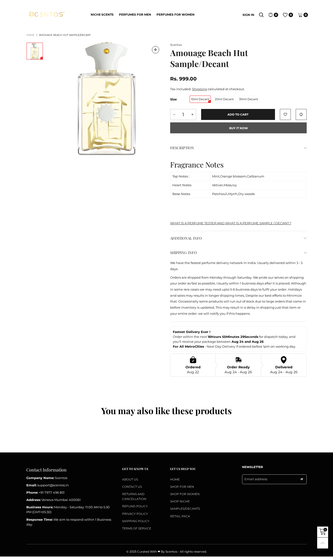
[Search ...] (261, 15)
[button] (174, 114)
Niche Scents (102, 14)
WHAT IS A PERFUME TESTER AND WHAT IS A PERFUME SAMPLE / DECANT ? (230, 223)
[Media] (155, 49)
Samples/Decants (185, 508)
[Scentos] (46, 14)
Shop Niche (180, 501)
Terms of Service (136, 528)
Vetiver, (218, 185)
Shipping (199, 89)
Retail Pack (180, 516)
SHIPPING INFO (183, 252)
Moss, (228, 185)
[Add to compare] (301, 114)
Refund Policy (135, 506)
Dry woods (246, 194)
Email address (256, 479)
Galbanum (255, 176)
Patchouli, (220, 194)
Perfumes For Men (135, 14)
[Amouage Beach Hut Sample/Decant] (106, 98)
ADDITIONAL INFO (186, 238)
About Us (130, 479)
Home (175, 479)
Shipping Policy (135, 521)
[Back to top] (322, 543)
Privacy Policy (135, 514)
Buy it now (238, 128)
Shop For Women (185, 494)
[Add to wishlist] (285, 114)
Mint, (216, 176)
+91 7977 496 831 (52, 492)
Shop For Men (182, 487)
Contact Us (132, 487)
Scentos (176, 45)
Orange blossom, (233, 176)
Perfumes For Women (176, 14)
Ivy (234, 185)
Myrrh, (233, 194)
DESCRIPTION (182, 147)
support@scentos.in (53, 485)
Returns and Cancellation (134, 496)
